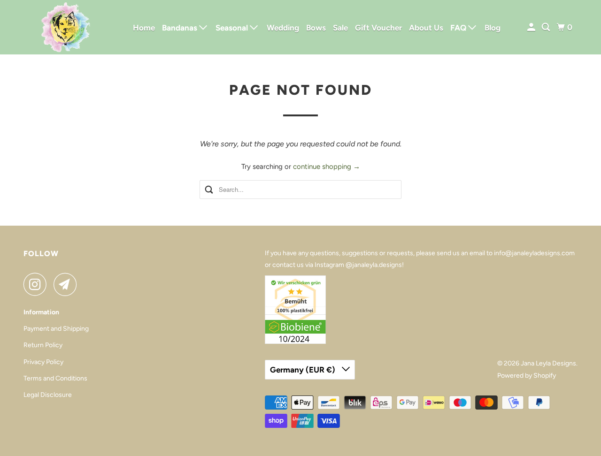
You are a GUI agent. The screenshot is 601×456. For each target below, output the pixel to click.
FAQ (459, 27)
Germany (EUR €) (303, 369)
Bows (316, 27)
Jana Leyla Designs (548, 363)
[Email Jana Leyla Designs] (68, 284)
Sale (340, 27)
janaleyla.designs (377, 265)
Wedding (283, 27)
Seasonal (233, 27)
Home (144, 27)
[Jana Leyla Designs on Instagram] (37, 284)
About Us (426, 27)
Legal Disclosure (47, 395)
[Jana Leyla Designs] (65, 27)
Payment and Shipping (56, 329)
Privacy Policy (43, 362)
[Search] (546, 27)
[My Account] (532, 27)
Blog (493, 27)
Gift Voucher (378, 27)
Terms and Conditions (55, 378)
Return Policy (42, 345)
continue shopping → (326, 166)
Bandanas (180, 27)
